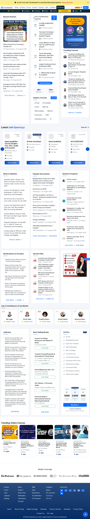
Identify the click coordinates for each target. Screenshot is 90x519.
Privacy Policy (78, 509)
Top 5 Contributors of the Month (14, 306)
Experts (20, 490)
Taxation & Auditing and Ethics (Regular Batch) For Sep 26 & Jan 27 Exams (76, 80)
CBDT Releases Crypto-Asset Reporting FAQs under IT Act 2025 (46, 266)
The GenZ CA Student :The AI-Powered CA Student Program (46, 34)
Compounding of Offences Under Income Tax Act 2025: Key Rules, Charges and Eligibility (15, 233)
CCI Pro (54, 11)
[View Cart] (81, 11)
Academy (27, 11)
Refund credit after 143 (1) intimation (75, 237)
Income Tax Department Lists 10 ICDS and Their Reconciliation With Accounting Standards (14, 207)
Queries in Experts (70, 174)
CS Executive (38, 115)
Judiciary (7, 332)
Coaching (37, 11)
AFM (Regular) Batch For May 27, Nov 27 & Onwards (77, 96)
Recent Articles (9, 17)
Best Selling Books (41, 332)
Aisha (5, 60)
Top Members (36, 496)
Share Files (21, 493)
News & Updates (10, 174)
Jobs (76, 11)
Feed (33, 490)
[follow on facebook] (66, 490)
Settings (6, 498)
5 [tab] (44, 461)
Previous (4, 442)
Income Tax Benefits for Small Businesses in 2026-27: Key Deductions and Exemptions (14, 192)
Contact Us (40, 513)
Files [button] (46, 7)
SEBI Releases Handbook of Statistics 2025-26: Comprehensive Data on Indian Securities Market (15, 292)
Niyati (5, 69)
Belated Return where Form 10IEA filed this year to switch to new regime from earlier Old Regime (44, 181)
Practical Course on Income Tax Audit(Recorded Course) (62, 445)
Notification (21, 496)
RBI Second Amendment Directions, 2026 (46, 273)
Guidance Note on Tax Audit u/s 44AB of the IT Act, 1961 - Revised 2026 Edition (46, 290)
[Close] (88, 2)
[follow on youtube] (78, 490)
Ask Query (69, 245)
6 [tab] (46, 461)
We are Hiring (19, 509)
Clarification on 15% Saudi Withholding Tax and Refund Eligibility (76, 187)
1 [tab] (33, 461)
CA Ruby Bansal (8, 49)
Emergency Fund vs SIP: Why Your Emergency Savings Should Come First (14, 86)
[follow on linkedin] (74, 490)
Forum (6, 490)
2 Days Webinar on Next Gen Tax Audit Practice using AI (47, 45)
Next (86, 442)
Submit (19, 300)
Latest (13, 127)
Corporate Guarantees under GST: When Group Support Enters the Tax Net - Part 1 (14, 75)
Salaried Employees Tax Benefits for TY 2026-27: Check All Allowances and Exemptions (15, 224)
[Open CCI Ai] (85, 514)
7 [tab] (49, 461)
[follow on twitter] (61, 490)
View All (20, 95)
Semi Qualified (33, 141)
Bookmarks (36, 493)
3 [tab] (38, 461)
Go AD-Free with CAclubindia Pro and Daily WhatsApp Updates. (45, 2)
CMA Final (45, 107)
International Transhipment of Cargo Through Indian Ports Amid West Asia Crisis (15, 277)
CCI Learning (50, 493)
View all (84, 127)
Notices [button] (41, 7)
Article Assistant (12, 141)
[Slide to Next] (87, 149)
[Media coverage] (45, 476)
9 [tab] (54, 461)
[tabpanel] (10, 441)
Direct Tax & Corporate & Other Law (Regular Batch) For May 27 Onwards (77, 104)
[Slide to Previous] (2, 149)
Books (46, 11)
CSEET (47, 115)
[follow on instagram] (70, 490)
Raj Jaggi (6, 80)
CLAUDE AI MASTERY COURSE (46, 24)
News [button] (17, 7)
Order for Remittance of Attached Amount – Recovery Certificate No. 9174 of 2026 (15, 285)
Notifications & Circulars (13, 254)
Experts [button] (34, 7)
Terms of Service (55, 509)
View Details (45, 348)
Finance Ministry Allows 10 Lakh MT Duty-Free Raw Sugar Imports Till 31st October (15, 216)
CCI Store (60, 7)
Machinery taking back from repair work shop (76, 217)
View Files (40, 299)
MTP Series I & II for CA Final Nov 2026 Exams (46, 282)
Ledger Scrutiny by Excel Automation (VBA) (47, 65)
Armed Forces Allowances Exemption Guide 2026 (47, 259)
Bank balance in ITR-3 (40, 213)
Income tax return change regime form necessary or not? (75, 228)
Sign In (86, 7)
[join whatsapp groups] (83, 490)
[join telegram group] (61, 493)
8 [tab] (51, 461)
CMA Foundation (39, 111)
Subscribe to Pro (76, 40)
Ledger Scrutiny (64, 11)
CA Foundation (46, 103)
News (20, 487)
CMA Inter (50, 111)
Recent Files (38, 254)
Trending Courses (70, 50)
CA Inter (37, 107)
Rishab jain (6, 91)
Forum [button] (28, 7)
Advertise (43, 509)
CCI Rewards (36, 498)
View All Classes (45, 83)
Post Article (10, 95)
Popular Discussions (41, 174)
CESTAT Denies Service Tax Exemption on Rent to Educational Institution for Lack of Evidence (15, 365)
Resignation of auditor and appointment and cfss (75, 209)
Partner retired (71, 179)
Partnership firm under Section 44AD (74, 199)
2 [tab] (36, 461)
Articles (6, 487)
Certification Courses (40, 119)
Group (50, 496)
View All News (14, 239)
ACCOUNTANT (55, 141)
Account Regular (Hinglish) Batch (77, 73)
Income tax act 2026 (39, 189)
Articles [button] (22, 7)
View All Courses (75, 112)
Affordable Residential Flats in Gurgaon (43, 227)
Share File (50, 299)
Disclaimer (67, 509)
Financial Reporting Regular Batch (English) (77, 89)
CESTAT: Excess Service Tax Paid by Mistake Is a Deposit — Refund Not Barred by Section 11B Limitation (16, 348)
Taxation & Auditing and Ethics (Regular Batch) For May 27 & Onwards (76, 55)
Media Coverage (32, 509)
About (9, 509)
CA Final (37, 103)
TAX (33, 487)
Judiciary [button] (53, 7)
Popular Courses (15, 11)
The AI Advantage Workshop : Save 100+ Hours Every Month (46, 55)
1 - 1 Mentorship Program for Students (47, 74)
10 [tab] (57, 461)
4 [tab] (41, 461)
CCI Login (50, 513)
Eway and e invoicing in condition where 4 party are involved (44, 206)
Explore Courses (40, 98)
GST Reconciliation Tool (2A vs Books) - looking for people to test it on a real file (45, 197)
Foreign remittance (39, 220)
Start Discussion (39, 236)
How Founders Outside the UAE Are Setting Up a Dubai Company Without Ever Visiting (14, 55)
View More (53, 236)
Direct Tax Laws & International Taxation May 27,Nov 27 (77, 64)
